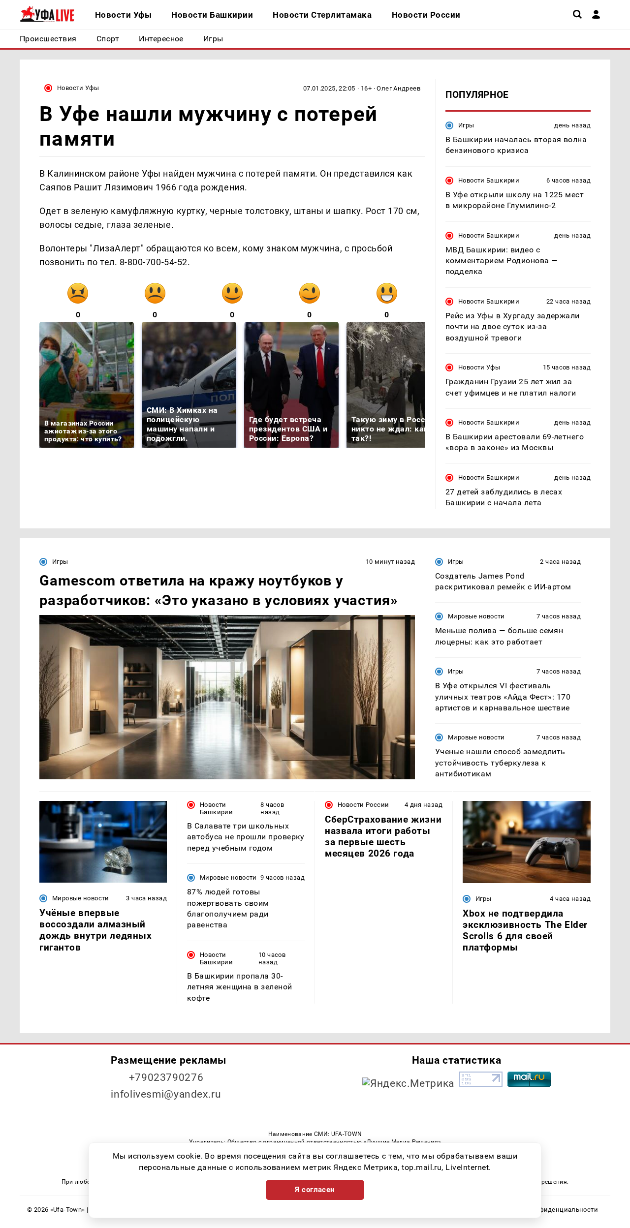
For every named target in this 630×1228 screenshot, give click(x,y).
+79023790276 (166, 1077)
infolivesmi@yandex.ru (166, 1094)
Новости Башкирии (488, 180)
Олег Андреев (398, 88)
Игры (466, 125)
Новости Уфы (78, 88)
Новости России (363, 804)
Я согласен (315, 1189)
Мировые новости (476, 616)
